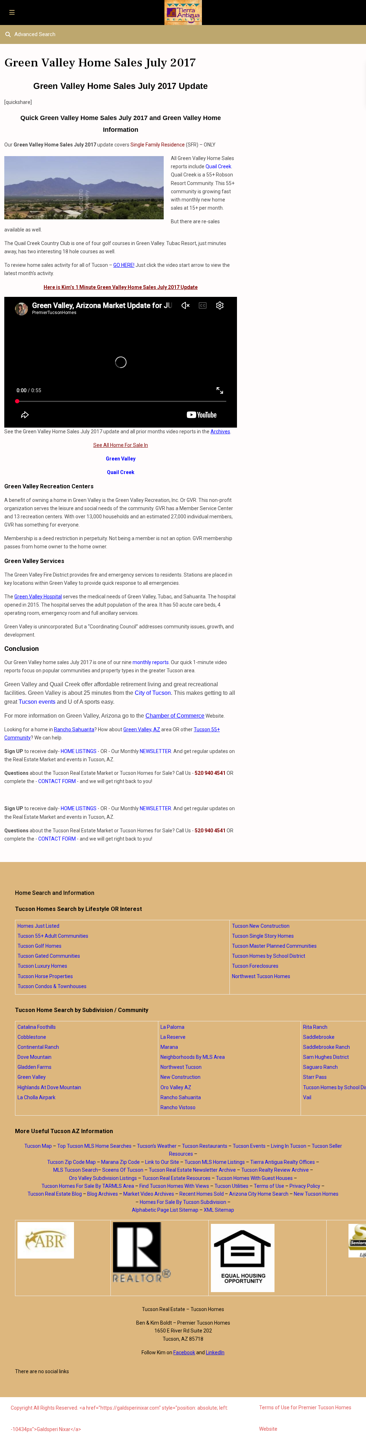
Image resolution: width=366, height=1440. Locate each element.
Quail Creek (218, 166)
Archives (220, 431)
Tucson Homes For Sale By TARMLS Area (87, 1186)
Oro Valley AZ (175, 1087)
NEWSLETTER (155, 751)
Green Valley (120, 459)
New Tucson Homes (316, 1194)
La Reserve (173, 1037)
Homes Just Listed (38, 926)
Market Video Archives (148, 1194)
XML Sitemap (219, 1210)
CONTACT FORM (57, 781)
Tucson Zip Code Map (71, 1162)
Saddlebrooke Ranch (326, 1047)
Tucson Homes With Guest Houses (254, 1178)
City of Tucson (153, 693)
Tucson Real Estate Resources (176, 1178)
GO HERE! (123, 265)
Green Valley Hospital (38, 596)
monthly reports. (151, 662)
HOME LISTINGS (79, 751)
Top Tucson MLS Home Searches (94, 1146)
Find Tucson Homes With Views (174, 1186)
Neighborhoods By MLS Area (192, 1057)
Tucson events (37, 702)
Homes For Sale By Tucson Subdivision (183, 1202)
